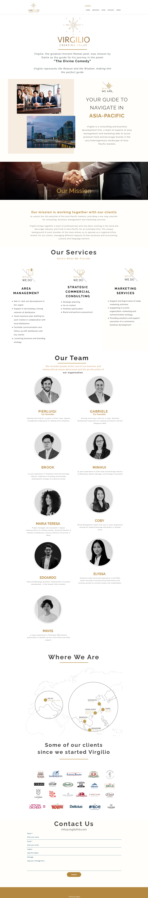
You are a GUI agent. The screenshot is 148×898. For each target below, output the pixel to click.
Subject (29, 849)
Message (30, 857)
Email (29, 841)
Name (29, 833)
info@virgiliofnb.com (74, 829)
